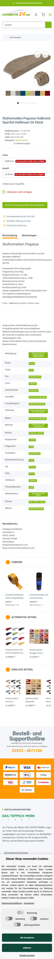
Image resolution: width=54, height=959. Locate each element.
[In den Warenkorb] (4, 46)
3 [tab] (24, 103)
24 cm (31, 474)
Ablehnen (27, 948)
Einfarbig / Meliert (36, 433)
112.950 (32, 440)
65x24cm (32, 481)
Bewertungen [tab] (29, 235)
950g (31, 447)
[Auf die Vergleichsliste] (37, 54)
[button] (36, 14)
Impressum (29, 903)
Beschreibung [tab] (9, 235)
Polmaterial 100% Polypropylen (38, 425)
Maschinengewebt (36, 509)
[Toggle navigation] (49, 15)
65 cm (31, 363)
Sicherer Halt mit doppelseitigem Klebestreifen (38, 354)
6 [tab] (33, 103)
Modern (32, 467)
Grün (31, 370)
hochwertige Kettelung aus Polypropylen (38, 411)
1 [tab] (18, 103)
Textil (31, 460)
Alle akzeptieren (27, 937)
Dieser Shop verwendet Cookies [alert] (27, 859)
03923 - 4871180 (27, 750)
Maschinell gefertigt (37, 404)
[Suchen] (48, 25)
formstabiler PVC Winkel (38, 494)
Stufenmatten (21, 140)
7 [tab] (36, 103)
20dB (31, 487)
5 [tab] (30, 103)
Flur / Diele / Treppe (37, 502)
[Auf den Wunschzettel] (45, 54)
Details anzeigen (27, 955)
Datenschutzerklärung (12, 903)
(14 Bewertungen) (22, 143)
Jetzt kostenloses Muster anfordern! (25, 205)
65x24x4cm (33, 390)
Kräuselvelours (34, 377)
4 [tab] (27, 103)
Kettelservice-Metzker (37, 397)
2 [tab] (21, 103)
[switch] (20, 912)
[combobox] (27, 161)
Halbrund (32, 384)
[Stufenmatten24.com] (16, 13)
